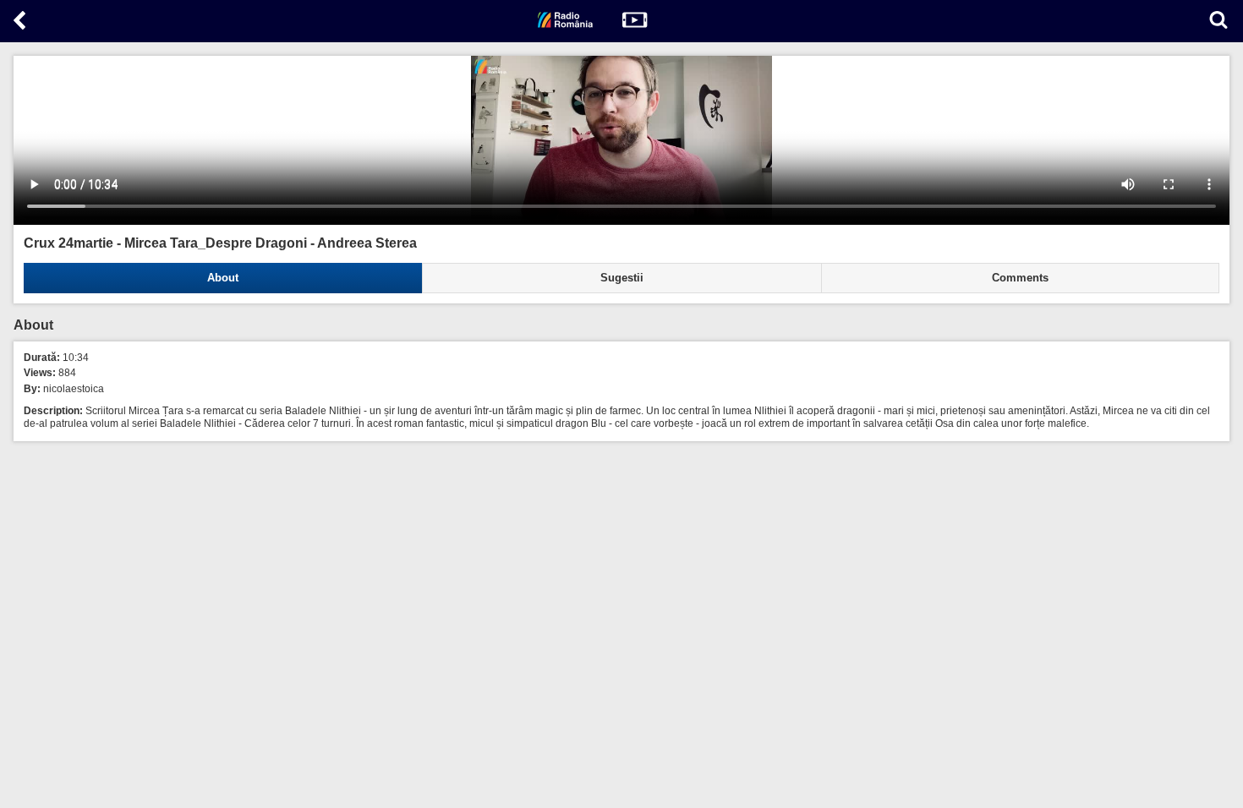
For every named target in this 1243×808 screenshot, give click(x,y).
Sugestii (621, 278)
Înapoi (21, 23)
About (222, 278)
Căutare (1218, 20)
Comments (1020, 278)
